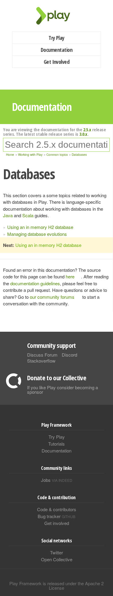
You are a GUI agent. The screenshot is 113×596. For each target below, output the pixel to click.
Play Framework (56, 15)
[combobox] (56, 145)
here (70, 276)
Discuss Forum (42, 354)
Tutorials (56, 443)
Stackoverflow (41, 360)
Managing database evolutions (37, 234)
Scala (27, 215)
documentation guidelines (35, 283)
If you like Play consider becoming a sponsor (62, 389)
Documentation (56, 49)
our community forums (52, 297)
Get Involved (57, 61)
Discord (69, 354)
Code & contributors (56, 509)
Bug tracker (56, 516)
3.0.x (83, 134)
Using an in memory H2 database (40, 227)
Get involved (56, 523)
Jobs (56, 480)
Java (8, 215)
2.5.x (87, 129)
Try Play (56, 37)
